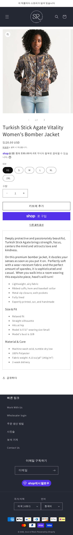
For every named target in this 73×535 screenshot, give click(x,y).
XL (51, 170)
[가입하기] (54, 470)
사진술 (11, 431)
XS (7, 170)
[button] (7, 17)
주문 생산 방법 (15, 423)
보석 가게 (12, 439)
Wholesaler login (17, 415)
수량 (5, 186)
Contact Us (13, 447)
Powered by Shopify (46, 532)
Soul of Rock (30, 532)
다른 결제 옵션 (36, 224)
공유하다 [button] (12, 377)
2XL (8, 178)
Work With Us (14, 407)
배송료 (5, 147)
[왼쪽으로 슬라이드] (29, 120)
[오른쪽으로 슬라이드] (44, 120)
